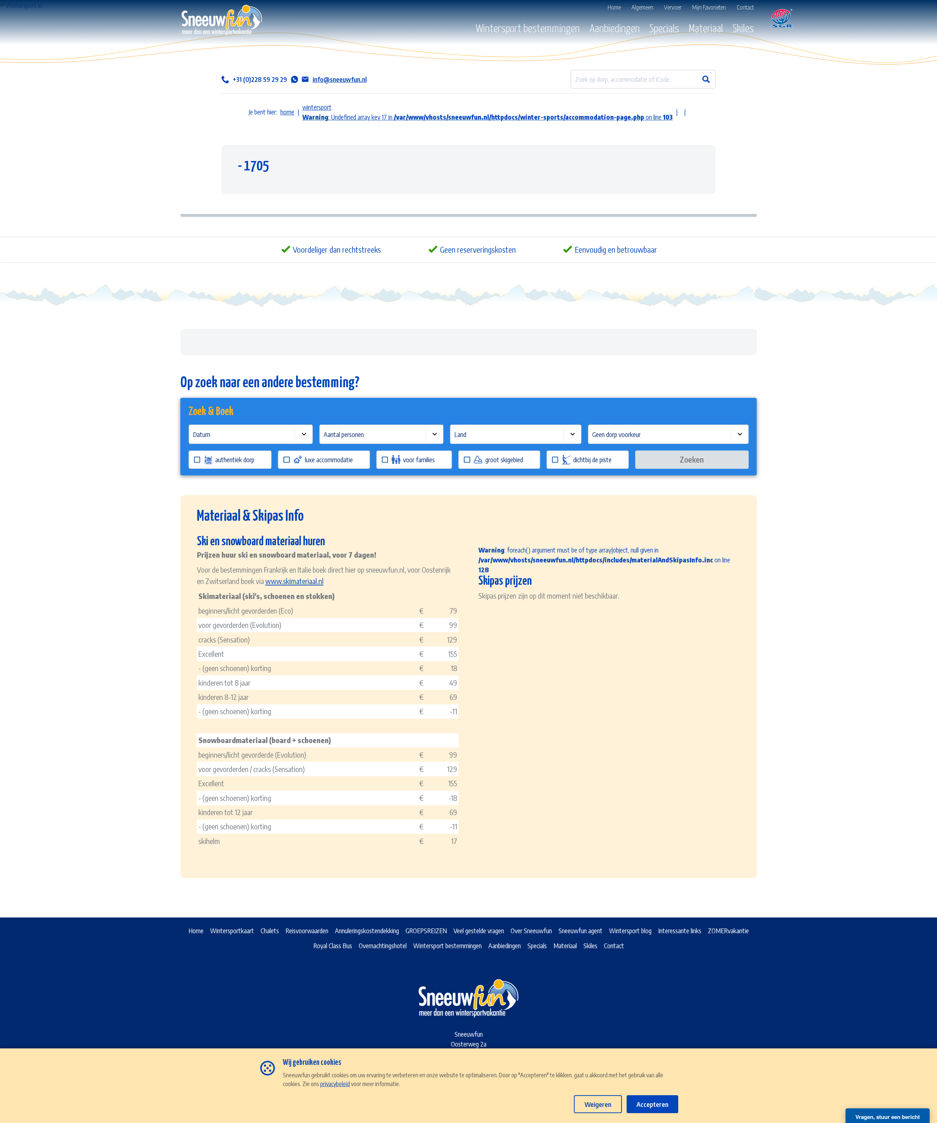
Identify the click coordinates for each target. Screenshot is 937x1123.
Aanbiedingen (615, 29)
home (287, 112)
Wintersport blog (630, 930)
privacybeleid (335, 1084)
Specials (664, 29)
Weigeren (598, 1104)
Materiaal (706, 29)
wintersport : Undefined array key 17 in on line (487, 112)
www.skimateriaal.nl (294, 580)
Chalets (270, 930)
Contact (614, 945)
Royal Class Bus (332, 945)
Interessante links (679, 930)
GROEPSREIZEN (426, 930)
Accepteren (652, 1104)
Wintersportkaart (232, 930)
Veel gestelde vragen (478, 930)
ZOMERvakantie (728, 930)
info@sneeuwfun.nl (340, 79)
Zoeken (692, 459)
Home (196, 930)
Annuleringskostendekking (367, 930)
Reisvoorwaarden (306, 930)
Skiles (743, 29)
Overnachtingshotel (383, 945)
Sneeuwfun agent (580, 930)
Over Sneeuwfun (531, 930)
